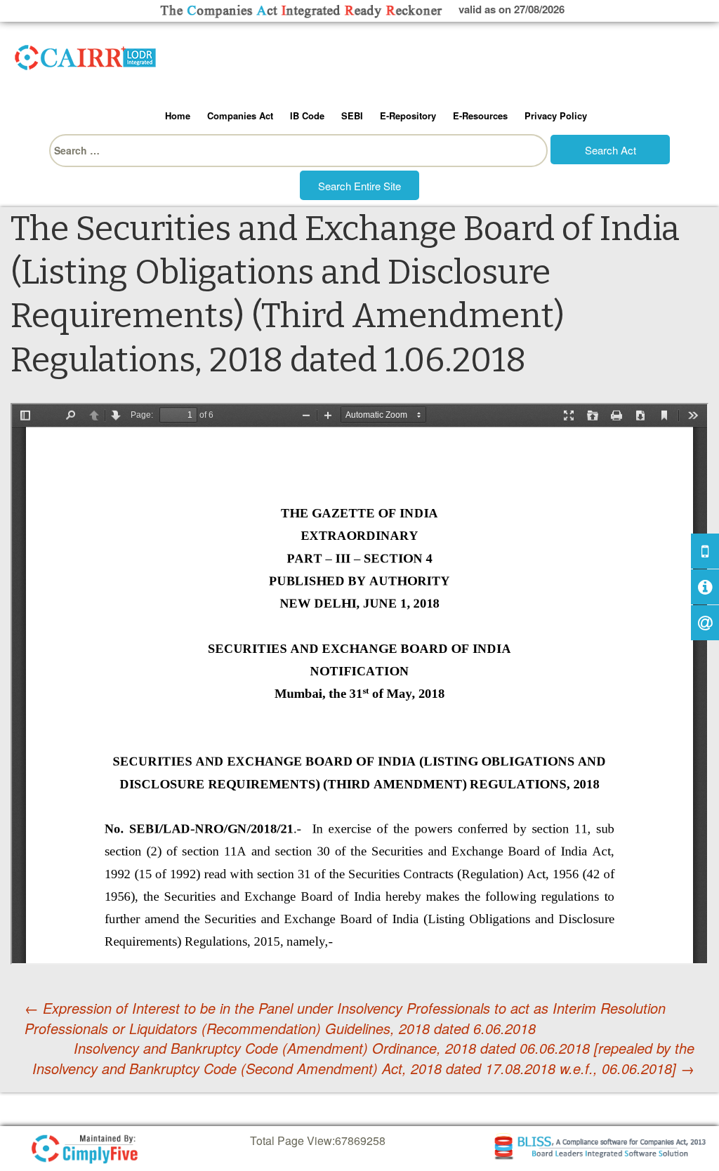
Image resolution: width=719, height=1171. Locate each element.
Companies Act (240, 115)
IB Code (307, 115)
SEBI (352, 115)
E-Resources (480, 115)
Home (177, 115)
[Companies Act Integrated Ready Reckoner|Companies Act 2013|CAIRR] (85, 55)
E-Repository (408, 115)
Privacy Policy (556, 115)
